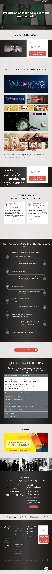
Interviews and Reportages (18, 531)
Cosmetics (6, 542)
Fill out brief (33, 506)
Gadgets (6, 540)
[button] (9, 472)
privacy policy (35, 560)
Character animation (20, 541)
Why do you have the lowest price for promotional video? (18, 393)
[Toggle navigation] (2, 27)
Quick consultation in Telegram (24, 350)
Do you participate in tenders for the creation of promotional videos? (21, 409)
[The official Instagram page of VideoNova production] (47, 560)
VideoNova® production (10, 560)
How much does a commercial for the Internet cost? (17, 375)
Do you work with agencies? (11, 416)
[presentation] (24, 229)
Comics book (18, 539)
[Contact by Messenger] (7, 495)
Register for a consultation (37, 53)
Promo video (7, 530)
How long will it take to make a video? (14, 399)
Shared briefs (18, 553)
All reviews (19, 219)
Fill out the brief (19, 551)
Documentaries (19, 528)
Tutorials (6, 551)
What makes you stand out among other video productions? (19, 406)
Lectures (6, 549)
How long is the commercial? (12, 403)
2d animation (18, 537)
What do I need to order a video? (13, 396)
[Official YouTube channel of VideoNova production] (42, 560)
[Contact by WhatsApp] (12, 495)
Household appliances (6, 537)
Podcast (17, 546)
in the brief (28, 388)
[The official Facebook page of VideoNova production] (45, 560)
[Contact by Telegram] (17, 495)
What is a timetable (9, 413)
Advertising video (8, 532)
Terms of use (27, 560)
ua (50, 1)
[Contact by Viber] (21, 495)
